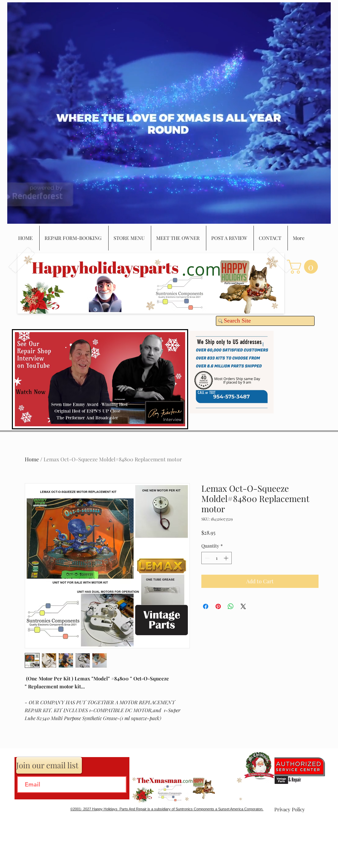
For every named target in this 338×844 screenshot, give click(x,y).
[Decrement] (206, 558)
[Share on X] (243, 606)
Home (32, 459)
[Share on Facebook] (206, 606)
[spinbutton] (216, 558)
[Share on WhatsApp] (231, 606)
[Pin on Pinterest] (218, 606)
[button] (304, 267)
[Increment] (226, 558)
